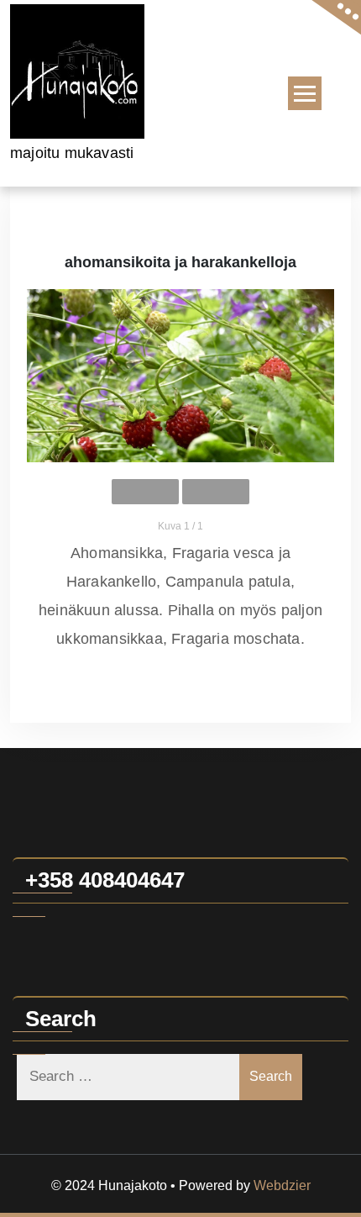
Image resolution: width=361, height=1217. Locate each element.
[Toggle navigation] (305, 93)
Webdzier (282, 1185)
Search (270, 1076)
